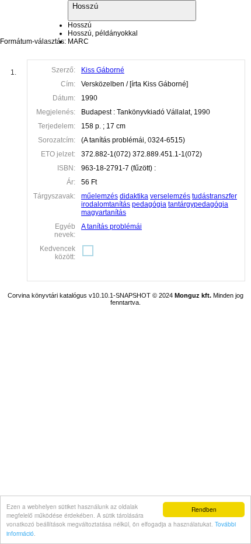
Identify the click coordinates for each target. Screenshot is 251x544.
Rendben (204, 509)
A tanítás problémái (111, 226)
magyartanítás (103, 212)
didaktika (134, 196)
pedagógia (149, 204)
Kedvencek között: (57, 253)
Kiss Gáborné (102, 70)
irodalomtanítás (105, 204)
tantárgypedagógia (198, 204)
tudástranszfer (214, 196)
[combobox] (132, 33)
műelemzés (99, 196)
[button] (132, 10)
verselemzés (170, 196)
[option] (80, 25)
